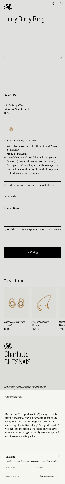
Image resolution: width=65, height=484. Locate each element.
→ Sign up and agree (46, 476)
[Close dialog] (59, 456)
